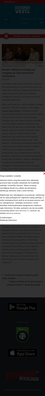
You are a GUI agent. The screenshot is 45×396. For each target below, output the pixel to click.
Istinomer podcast (13, 213)
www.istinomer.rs (21, 211)
